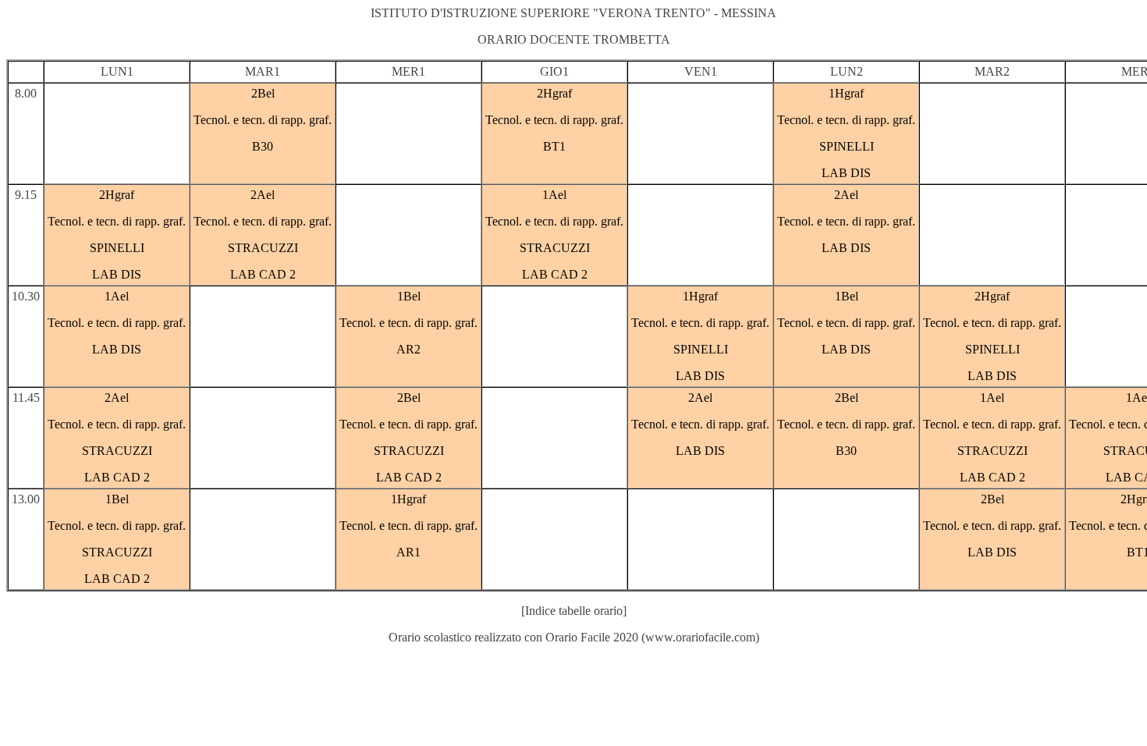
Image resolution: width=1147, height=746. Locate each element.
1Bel (409, 296)
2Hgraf (554, 93)
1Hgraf (846, 93)
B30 (262, 146)
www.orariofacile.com (700, 637)
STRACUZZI (263, 247)
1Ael (554, 194)
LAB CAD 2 (263, 274)
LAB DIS (846, 172)
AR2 (408, 349)
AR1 (408, 552)
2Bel (263, 93)
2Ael (262, 194)
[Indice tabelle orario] (574, 610)
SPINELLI (846, 146)
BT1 (554, 146)
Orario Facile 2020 (591, 637)
